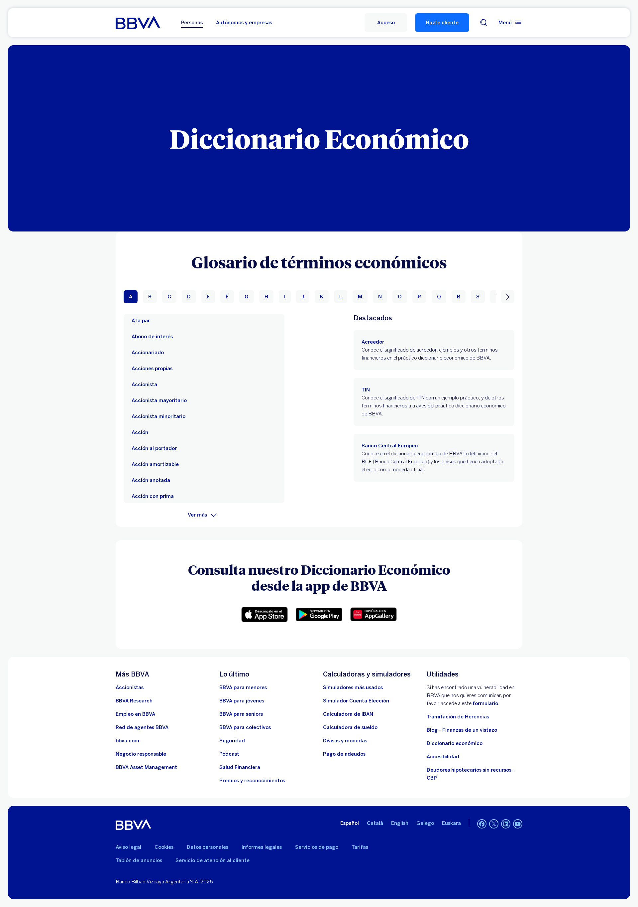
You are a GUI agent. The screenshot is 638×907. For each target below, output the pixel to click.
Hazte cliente (442, 23)
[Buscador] (483, 22)
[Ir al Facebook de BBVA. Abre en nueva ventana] (481, 824)
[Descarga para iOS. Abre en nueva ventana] (264, 614)
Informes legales (262, 847)
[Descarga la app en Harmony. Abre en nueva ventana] (373, 614)
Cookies (164, 847)
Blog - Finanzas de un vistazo (462, 730)
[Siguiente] (507, 296)
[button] (386, 22)
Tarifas (360, 847)
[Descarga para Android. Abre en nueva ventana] (319, 615)
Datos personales (207, 847)
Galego (425, 823)
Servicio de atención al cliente (212, 860)
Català (375, 823)
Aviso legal (128, 847)
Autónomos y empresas (244, 23)
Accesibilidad (443, 757)
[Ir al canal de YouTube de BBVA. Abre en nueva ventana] (517, 824)
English (399, 823)
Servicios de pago (316, 847)
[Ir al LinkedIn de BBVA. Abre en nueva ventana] (505, 824)
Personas (192, 23)
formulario (485, 703)
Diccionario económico (454, 743)
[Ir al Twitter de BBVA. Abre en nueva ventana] (493, 824)
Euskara (451, 823)
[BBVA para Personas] (138, 22)
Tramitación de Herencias (458, 717)
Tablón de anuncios (139, 860)
